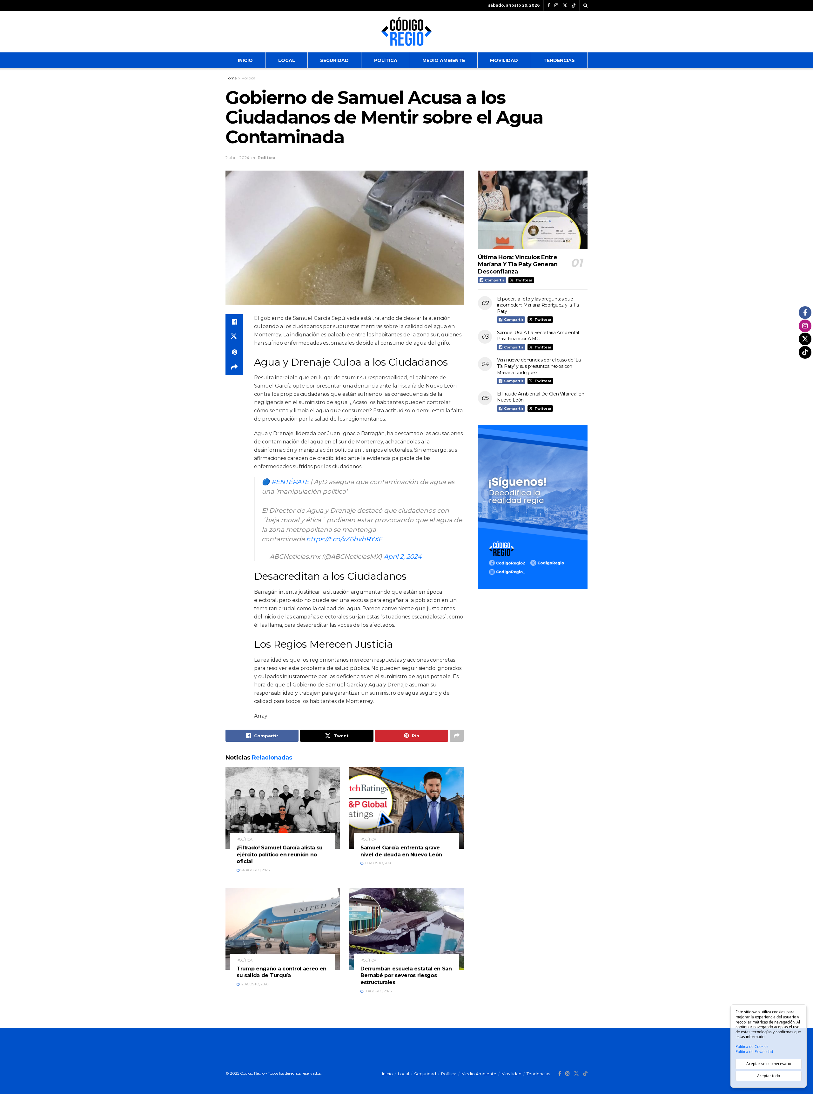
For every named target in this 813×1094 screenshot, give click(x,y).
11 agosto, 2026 (377, 991)
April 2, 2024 (402, 556)
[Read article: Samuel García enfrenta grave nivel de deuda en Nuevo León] (406, 808)
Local (286, 60)
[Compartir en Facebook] (234, 321)
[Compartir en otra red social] (234, 367)
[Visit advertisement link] (533, 507)
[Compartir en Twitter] (234, 337)
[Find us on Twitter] (565, 5)
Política (385, 60)
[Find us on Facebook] (549, 5)
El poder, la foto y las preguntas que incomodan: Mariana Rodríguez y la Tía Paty (538, 305)
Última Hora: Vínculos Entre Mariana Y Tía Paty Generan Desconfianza (518, 264)
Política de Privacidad (754, 1051)
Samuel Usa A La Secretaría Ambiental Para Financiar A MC (538, 336)
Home (231, 78)
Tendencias (559, 60)
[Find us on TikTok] (573, 5)
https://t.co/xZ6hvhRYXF (344, 539)
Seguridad (334, 60)
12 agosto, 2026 (253, 984)
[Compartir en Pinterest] (234, 352)
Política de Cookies (752, 1046)
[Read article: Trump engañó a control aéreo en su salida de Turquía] (282, 928)
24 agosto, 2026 (254, 870)
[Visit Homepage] (406, 31)
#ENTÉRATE (290, 482)
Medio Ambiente (443, 60)
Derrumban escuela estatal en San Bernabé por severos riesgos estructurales (406, 975)
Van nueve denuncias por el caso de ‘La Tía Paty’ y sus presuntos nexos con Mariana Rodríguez (539, 366)
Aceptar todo (768, 1075)
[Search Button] (585, 5)
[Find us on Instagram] (556, 5)
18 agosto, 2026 (377, 863)
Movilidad (504, 60)
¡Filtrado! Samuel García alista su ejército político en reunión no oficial (280, 854)
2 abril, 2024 (237, 157)
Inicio (245, 60)
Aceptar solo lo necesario (768, 1063)
